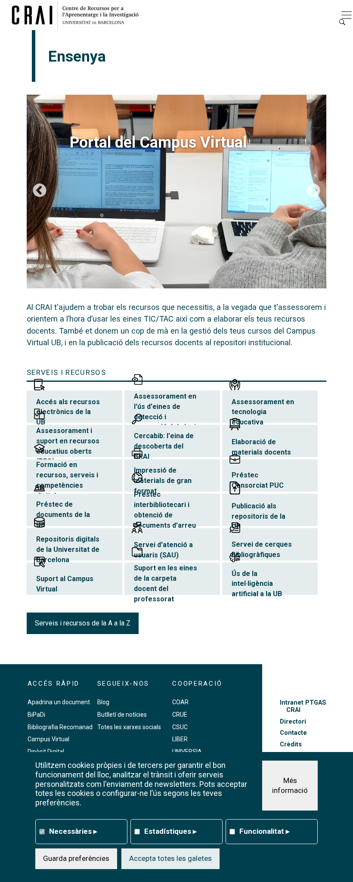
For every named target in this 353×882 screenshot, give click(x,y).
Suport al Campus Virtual (64, 584)
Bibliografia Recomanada (62, 727)
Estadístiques (170, 831)
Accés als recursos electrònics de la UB (68, 412)
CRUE (179, 714)
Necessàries (73, 831)
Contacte (293, 733)
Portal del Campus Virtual (158, 142)
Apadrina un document (59, 702)
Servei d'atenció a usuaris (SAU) (163, 550)
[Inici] (79, 15)
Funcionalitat (264, 831)
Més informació (290, 785)
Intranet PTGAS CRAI (303, 706)
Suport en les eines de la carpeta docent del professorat (165, 583)
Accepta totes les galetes (170, 858)
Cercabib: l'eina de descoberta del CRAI (164, 446)
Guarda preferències (76, 858)
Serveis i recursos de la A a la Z (82, 623)
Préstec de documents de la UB (63, 514)
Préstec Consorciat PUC (258, 480)
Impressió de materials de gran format (163, 480)
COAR (180, 702)
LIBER (180, 739)
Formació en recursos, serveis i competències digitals (67, 480)
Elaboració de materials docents (261, 447)
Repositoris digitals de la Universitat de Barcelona (67, 549)
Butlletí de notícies (122, 714)
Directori (293, 721)
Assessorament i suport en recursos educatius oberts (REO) (67, 446)
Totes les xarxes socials (129, 727)
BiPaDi (36, 714)
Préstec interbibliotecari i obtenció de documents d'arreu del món (165, 514)
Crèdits (291, 744)
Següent (313, 191)
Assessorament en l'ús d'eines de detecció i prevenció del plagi (165, 411)
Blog (103, 702)
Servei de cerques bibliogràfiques (262, 549)
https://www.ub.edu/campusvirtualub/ (176, 191)
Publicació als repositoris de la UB (258, 516)
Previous (40, 191)
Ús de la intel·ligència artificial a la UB (257, 583)
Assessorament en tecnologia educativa (263, 412)
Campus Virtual (48, 739)
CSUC (180, 727)
